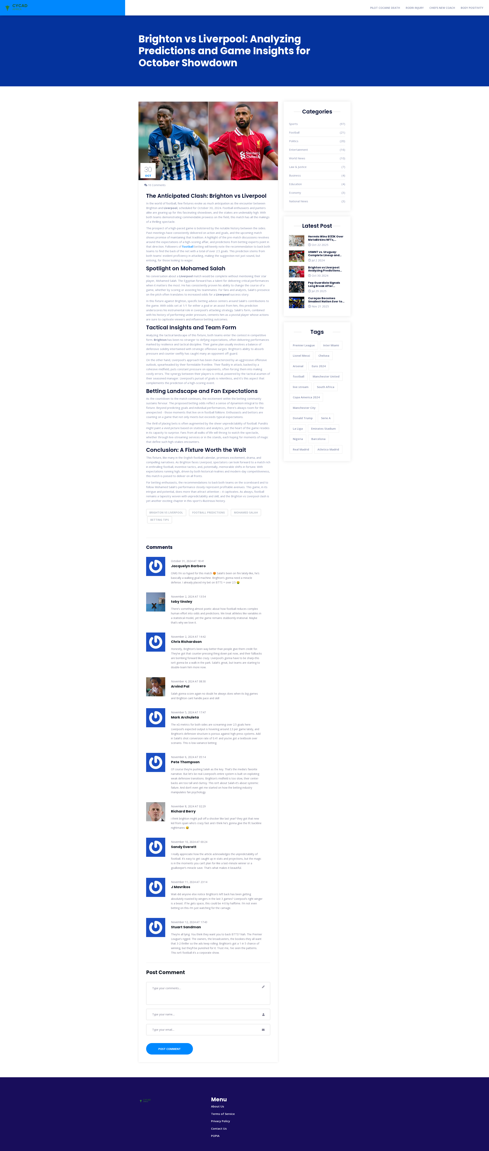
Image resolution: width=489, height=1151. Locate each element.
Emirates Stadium (323, 428)
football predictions (208, 512)
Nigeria (298, 439)
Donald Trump (303, 418)
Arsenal (298, 366)
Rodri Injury (415, 8)
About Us (217, 1106)
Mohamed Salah (246, 512)
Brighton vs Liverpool (166, 512)
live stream (300, 387)
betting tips (159, 520)
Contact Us (219, 1128)
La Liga (298, 428)
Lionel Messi (301, 355)
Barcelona (318, 439)
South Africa (325, 387)
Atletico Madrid (328, 449)
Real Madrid (301, 449)
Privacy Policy (220, 1121)
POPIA (215, 1136)
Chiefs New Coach (442, 8)
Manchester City (304, 408)
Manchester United (326, 376)
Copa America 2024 (306, 397)
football (187, 246)
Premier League (304, 345)
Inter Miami (331, 345)
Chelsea (323, 355)
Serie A (326, 418)
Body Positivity (472, 8)
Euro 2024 (319, 366)
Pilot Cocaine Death (385, 8)
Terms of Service (223, 1114)
